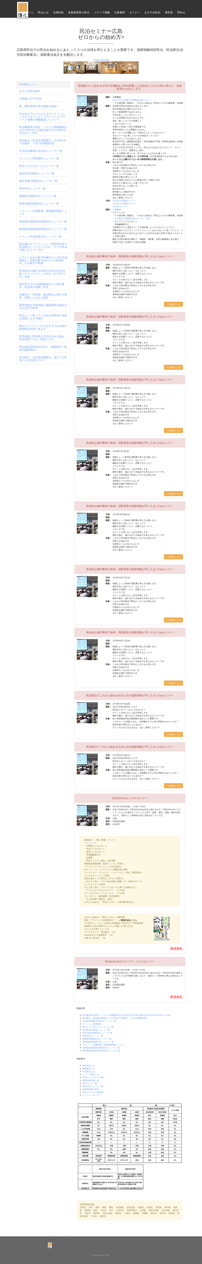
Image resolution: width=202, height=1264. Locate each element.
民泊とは (43, 12)
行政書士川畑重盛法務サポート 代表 (132, 218)
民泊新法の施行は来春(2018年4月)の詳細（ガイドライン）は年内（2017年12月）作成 (42, 273)
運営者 (169, 12)
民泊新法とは (89, 1071)
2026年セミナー (120, 206)
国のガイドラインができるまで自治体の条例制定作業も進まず (43, 327)
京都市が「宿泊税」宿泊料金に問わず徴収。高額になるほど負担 (43, 296)
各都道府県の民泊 (78, 12)
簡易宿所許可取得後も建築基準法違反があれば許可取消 (43, 306)
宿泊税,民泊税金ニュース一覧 (96, 1029)
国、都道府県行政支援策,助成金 (38, 106)
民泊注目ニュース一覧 (93, 1086)
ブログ (111, 839)
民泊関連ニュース (27, 84)
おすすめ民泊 (152, 12)
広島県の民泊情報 (101, 59)
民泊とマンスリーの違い (94, 1077)
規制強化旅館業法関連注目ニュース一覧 (101, 1047)
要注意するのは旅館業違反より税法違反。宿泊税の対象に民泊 (41, 285)
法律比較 (58, 12)
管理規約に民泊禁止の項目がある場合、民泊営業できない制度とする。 (43, 337)
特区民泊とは (89, 1065)
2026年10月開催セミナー (124, 203)
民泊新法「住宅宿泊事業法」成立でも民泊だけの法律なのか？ (43, 358)
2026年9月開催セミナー (124, 200)
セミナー (134, 12)
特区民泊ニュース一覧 (93, 1035)
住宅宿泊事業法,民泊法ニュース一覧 (99, 1021)
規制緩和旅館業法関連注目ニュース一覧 (101, 1050)
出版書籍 (119, 12)
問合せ (181, 12)
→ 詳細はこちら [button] (173, 304)
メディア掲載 (102, 12)
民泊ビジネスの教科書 (93, 1092)
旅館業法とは (89, 1068)
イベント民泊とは (91, 1074)
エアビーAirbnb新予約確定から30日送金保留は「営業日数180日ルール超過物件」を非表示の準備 (43, 260)
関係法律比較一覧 (91, 1080)
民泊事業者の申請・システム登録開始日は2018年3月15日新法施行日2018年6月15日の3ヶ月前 (127, 1015)
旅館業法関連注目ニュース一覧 (97, 1038)
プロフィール (90, 842)
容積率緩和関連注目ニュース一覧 (98, 1041)
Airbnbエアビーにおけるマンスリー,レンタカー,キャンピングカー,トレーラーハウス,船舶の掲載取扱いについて (42, 116)
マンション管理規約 (92, 1024)
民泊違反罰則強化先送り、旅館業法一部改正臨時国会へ (43, 348)
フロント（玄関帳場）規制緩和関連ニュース (103, 1044)
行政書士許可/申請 (30, 98)
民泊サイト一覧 (90, 1083)
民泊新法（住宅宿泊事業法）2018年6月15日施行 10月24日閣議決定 (115, 1018)
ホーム (30, 12)
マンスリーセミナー (92, 1095)
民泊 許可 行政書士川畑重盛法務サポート (132, 100)
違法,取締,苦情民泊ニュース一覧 (97, 1032)
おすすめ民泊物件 (29, 91)
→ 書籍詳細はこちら (127, 920)
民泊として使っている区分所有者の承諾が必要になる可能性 (43, 317)
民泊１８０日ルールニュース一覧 (98, 1026)
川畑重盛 (117, 209)
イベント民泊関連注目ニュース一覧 (40, 236)
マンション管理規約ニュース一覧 (39, 158)
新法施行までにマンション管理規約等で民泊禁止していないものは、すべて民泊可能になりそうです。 (43, 247)
